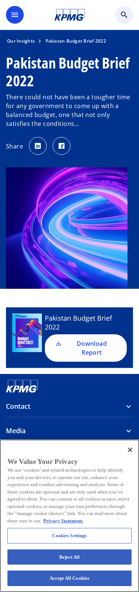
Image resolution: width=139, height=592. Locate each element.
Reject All (69, 557)
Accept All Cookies (69, 578)
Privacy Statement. (63, 521)
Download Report (92, 348)
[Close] (130, 450)
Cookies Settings (69, 535)
